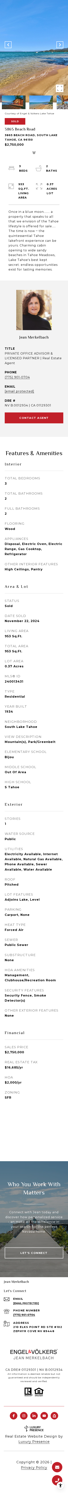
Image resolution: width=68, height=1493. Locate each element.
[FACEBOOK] (13, 1415)
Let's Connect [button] (34, 1253)
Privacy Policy (34, 1468)
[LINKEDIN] (34, 1415)
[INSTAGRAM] (24, 1415)
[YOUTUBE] (44, 1415)
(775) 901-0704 (17, 377)
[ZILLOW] (54, 1415)
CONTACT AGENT (34, 418)
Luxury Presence (34, 1442)
